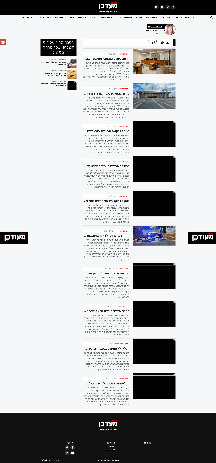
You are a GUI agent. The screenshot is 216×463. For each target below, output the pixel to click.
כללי (194, 17)
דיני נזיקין (139, 17)
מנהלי (42, 17)
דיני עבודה (94, 17)
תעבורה (118, 17)
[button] (3, 42)
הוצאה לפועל (58, 17)
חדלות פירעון (82, 17)
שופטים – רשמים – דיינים (181, 17)
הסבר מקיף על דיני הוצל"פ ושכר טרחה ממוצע (58, 47)
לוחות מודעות (165, 17)
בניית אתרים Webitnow (51, 460)
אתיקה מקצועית (106, 17)
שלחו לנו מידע (109, 449)
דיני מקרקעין (128, 17)
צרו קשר (112, 446)
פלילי (49, 17)
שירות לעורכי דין (151, 17)
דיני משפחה (70, 17)
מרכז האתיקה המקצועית (28, 17)
